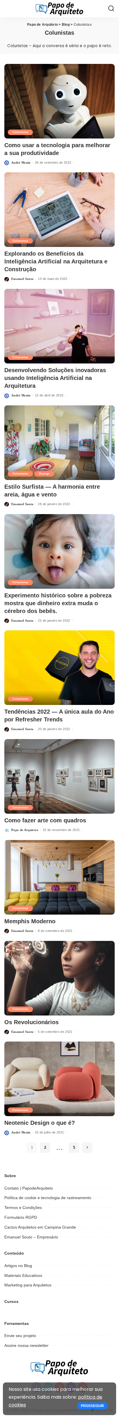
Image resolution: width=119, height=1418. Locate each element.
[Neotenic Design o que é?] (59, 1079)
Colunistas (20, 132)
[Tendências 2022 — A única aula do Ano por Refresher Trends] (59, 667)
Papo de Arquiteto (24, 830)
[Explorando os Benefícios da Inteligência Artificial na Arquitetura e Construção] (59, 209)
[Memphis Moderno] (59, 877)
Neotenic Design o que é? (39, 1123)
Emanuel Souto (22, 278)
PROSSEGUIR (92, 1406)
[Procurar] (111, 8)
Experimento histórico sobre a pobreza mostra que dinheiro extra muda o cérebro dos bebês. (57, 603)
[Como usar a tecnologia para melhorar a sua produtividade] (59, 101)
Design (44, 473)
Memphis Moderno (29, 921)
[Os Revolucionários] (59, 978)
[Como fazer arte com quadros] (59, 776)
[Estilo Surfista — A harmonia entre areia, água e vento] (59, 442)
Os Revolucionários (31, 1022)
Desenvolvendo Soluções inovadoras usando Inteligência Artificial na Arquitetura (55, 378)
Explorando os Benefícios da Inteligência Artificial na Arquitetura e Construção (55, 261)
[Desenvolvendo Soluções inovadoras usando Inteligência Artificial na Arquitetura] (59, 326)
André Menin (21, 162)
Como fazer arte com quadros (45, 820)
